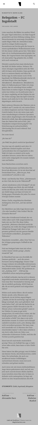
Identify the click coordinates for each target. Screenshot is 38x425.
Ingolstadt (21, 386)
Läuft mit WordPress (13, 420)
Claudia (6, 26)
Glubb (15, 386)
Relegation (29, 386)
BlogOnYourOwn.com (18, 422)
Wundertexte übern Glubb (12, 13)
